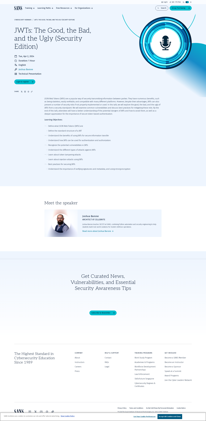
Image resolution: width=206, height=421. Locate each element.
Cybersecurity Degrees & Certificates (145, 384)
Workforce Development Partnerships (145, 368)
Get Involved (170, 353)
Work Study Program (143, 358)
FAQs (107, 362)
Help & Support (112, 353)
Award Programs (172, 375)
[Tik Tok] (52, 411)
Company (79, 353)
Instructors (79, 362)
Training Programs (143, 353)
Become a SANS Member (175, 358)
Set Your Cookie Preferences (144, 416)
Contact (108, 358)
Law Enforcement (142, 374)
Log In (165, 2)
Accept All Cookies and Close (170, 416)
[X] (35, 411)
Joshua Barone (26, 69)
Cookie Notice (181, 408)
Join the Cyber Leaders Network (178, 380)
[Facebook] (47, 411)
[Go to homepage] (18, 8)
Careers (78, 367)
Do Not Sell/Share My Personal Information (160, 408)
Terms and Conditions (136, 408)
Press (77, 371)
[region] (103, 417)
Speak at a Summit (173, 371)
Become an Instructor (174, 362)
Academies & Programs (145, 362)
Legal (107, 367)
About (77, 358)
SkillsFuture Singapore (144, 379)
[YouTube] (41, 411)
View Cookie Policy (68, 416)
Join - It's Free (176, 2)
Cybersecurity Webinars (22, 20)
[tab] (30, 8)
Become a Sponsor (173, 367)
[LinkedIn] (29, 411)
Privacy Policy (122, 408)
